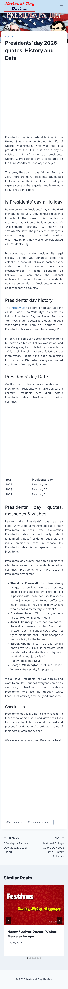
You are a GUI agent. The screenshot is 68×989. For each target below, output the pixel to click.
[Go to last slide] (8, 920)
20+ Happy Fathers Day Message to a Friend (16, 845)
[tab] (27, 958)
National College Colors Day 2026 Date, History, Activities (53, 847)
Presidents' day (15, 822)
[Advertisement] (34, 101)
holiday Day (19, 307)
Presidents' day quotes (40, 822)
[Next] (59, 920)
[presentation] (34, 905)
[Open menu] (61, 6)
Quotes (9, 37)
